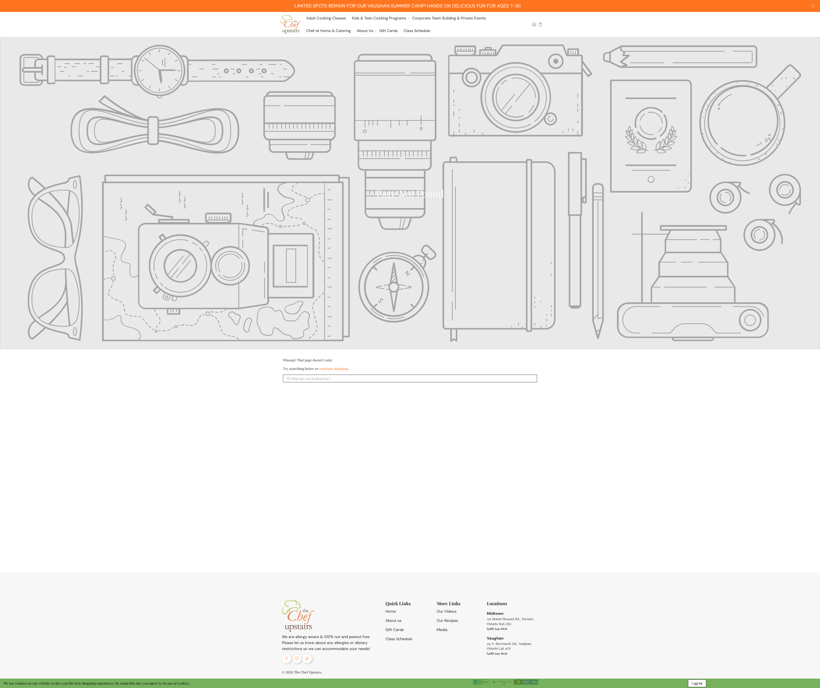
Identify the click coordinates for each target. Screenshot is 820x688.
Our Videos (447, 611)
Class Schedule (417, 30)
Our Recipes (447, 620)
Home (390, 611)
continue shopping (333, 368)
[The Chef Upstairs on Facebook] (286, 658)
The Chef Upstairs (307, 672)
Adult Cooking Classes (326, 18)
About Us (365, 30)
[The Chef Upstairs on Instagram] (296, 658)
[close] (813, 6)
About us (393, 620)
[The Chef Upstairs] (290, 24)
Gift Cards (388, 30)
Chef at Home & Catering (328, 30)
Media (442, 629)
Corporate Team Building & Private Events (449, 18)
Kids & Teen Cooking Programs (379, 18)
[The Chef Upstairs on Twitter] (307, 658)
